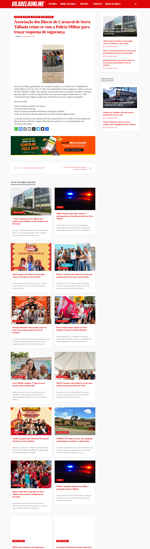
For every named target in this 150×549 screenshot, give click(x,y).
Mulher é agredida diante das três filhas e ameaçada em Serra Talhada (72, 487)
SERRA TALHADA (67, 4)
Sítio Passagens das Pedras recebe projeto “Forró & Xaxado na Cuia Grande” (28, 275)
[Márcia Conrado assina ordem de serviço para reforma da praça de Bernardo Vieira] (75, 366)
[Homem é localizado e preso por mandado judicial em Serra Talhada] (120, 97)
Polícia (26, 17)
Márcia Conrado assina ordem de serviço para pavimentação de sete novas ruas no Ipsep (74, 275)
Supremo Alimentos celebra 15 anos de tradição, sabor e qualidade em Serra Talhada (119, 123)
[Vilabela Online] (28, 3)
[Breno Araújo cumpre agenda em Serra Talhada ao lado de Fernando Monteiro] (75, 310)
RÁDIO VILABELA (112, 4)
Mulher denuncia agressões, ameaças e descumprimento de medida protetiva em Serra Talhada (74, 216)
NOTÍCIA (84, 4)
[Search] (135, 4)
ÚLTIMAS (53, 4)
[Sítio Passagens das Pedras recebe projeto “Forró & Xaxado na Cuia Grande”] (31, 257)
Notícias (18, 17)
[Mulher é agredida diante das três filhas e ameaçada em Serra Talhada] (75, 471)
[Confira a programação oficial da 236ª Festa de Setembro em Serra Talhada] (31, 421)
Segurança (35, 17)
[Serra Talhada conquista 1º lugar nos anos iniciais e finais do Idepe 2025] (31, 366)
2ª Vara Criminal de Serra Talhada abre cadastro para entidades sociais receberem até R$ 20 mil (30, 221)
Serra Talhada (47, 17)
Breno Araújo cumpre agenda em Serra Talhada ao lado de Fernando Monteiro (71, 328)
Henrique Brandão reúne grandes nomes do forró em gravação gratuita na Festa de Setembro (29, 330)
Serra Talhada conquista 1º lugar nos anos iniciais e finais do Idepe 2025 (28, 384)
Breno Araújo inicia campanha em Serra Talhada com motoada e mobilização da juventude (28, 494)
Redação (18, 36)
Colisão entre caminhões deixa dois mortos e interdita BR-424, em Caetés (118, 114)
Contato (97, 4)
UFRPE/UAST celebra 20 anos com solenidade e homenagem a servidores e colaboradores (74, 439)
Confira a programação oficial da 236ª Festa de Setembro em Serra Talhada (30, 439)
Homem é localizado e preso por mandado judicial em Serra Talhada (119, 104)
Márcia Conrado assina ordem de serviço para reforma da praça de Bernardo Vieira (74, 384)
